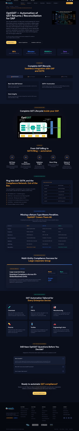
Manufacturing (33, 412)
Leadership (54, 410)
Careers (54, 414)
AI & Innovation (23, 416)
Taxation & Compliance (24, 408)
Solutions (29, 3)
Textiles (32, 414)
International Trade (24, 410)
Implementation (44, 410)
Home (7, 6)
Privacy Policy (56, 429)
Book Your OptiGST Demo (39, 393)
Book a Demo (69, 3)
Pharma (32, 408)
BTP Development (45, 416)
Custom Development (45, 418)
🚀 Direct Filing (64, 76)
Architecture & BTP (24, 414)
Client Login (32, 0)
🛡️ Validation (47, 76)
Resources (49, 3)
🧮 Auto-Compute (31, 76)
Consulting (44, 420)
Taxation (16, 6)
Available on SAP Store (36, 42)
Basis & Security (44, 414)
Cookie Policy (71, 429)
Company (55, 3)
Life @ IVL (54, 416)
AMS (42, 408)
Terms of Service (62, 429)
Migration (43, 412)
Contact (54, 418)
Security (66, 429)
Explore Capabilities (23, 42)
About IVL (54, 408)
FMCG (32, 416)
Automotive (33, 418)
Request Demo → (11, 42)
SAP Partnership (55, 412)
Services (35, 3)
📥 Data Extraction (15, 76)
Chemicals (33, 410)
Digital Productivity (24, 412)
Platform (22, 3)
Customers (42, 3)
